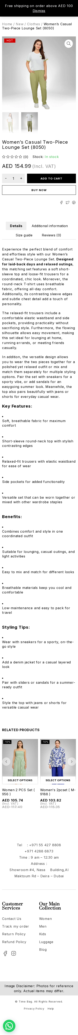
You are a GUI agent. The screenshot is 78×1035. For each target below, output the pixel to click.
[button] (68, 44)
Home (7, 24)
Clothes (33, 24)
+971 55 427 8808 (45, 845)
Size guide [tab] (24, 235)
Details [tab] (16, 226)
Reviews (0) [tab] (51, 235)
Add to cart (52, 178)
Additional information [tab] (50, 226)
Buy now (39, 190)
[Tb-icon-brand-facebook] (5, 953)
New (20, 24)
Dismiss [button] (39, 11)
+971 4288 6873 (39, 851)
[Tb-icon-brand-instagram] (14, 953)
